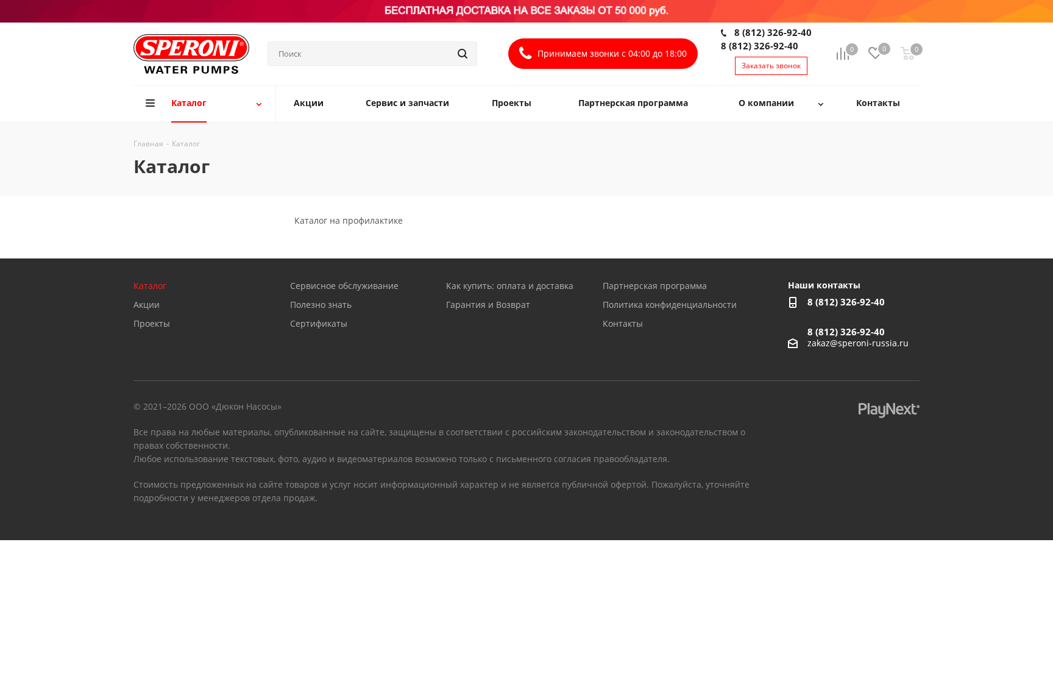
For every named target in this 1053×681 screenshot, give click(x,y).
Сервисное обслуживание (344, 285)
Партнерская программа (655, 285)
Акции (146, 304)
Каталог (149, 285)
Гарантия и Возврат (488, 304)
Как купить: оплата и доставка (509, 285)
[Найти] (462, 53)
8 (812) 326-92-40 (773, 32)
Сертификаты (318, 323)
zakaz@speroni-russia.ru (858, 343)
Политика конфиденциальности (670, 304)
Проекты (151, 323)
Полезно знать (321, 304)
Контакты (623, 323)
